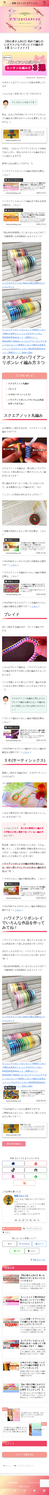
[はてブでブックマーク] (41, 984)
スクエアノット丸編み (18, 383)
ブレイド (12, 389)
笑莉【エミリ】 (21, 1196)
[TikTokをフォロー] (13, 1170)
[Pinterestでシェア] (19, 992)
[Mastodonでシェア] (19, 977)
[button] (32, 1251)
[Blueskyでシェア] (30, 977)
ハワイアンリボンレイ (13, 1229)
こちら (13, 565)
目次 (22, 375)
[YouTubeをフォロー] (36, 1163)
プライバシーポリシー (36, 1483)
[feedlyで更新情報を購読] (36, 1176)
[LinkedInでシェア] (30, 992)
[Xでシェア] (8, 977)
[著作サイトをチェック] (13, 1163)
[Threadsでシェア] (19, 984)
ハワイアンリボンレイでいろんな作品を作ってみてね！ (26, 402)
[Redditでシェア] (30, 984)
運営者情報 (12, 1483)
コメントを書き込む (24, 1454)
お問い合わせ (24, 1486)
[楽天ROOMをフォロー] (13, 1176)
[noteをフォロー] (36, 1170)
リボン (7, 1232)
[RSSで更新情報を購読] (24, 1183)
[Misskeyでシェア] (41, 977)
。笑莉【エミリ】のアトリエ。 (24, 3)
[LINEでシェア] (8, 992)
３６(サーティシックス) (19, 394)
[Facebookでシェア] (8, 984)
